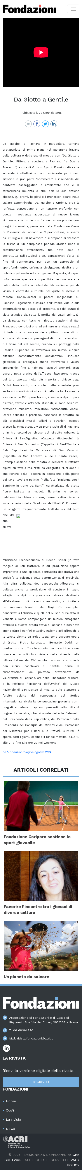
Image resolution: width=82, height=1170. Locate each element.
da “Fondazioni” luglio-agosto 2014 (27, 752)
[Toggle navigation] (73, 9)
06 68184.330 (23, 1030)
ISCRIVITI (41, 1082)
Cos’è (10, 1110)
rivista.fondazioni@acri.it (35, 1038)
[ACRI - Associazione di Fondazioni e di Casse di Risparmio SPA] (16, 1142)
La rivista (13, 1119)
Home (11, 1101)
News (10, 1129)
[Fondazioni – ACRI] (29, 8)
